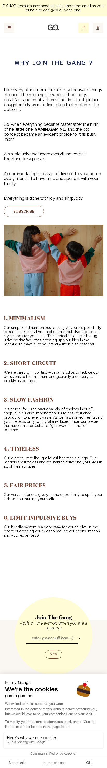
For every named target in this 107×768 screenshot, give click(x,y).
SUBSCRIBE (24, 211)
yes (53, 654)
